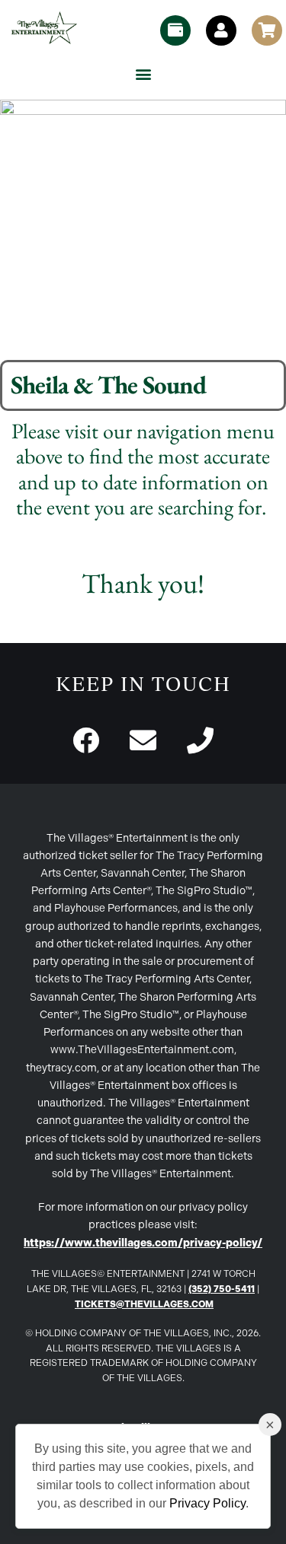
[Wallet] (175, 30)
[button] (143, 73)
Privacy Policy (207, 1503)
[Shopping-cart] (267, 30)
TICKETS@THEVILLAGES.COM (144, 1304)
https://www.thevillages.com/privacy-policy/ (143, 1243)
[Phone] (200, 740)
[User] (221, 30)
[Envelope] (143, 740)
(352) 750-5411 (221, 1289)
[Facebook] (85, 740)
